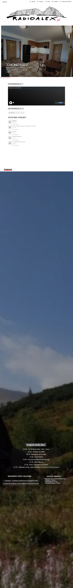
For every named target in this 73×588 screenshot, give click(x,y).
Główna (33, 1)
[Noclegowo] (5, 77)
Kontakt (55, 1)
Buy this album (15, 124)
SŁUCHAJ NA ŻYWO (66, 1)
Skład (48, 1)
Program (41, 1)
